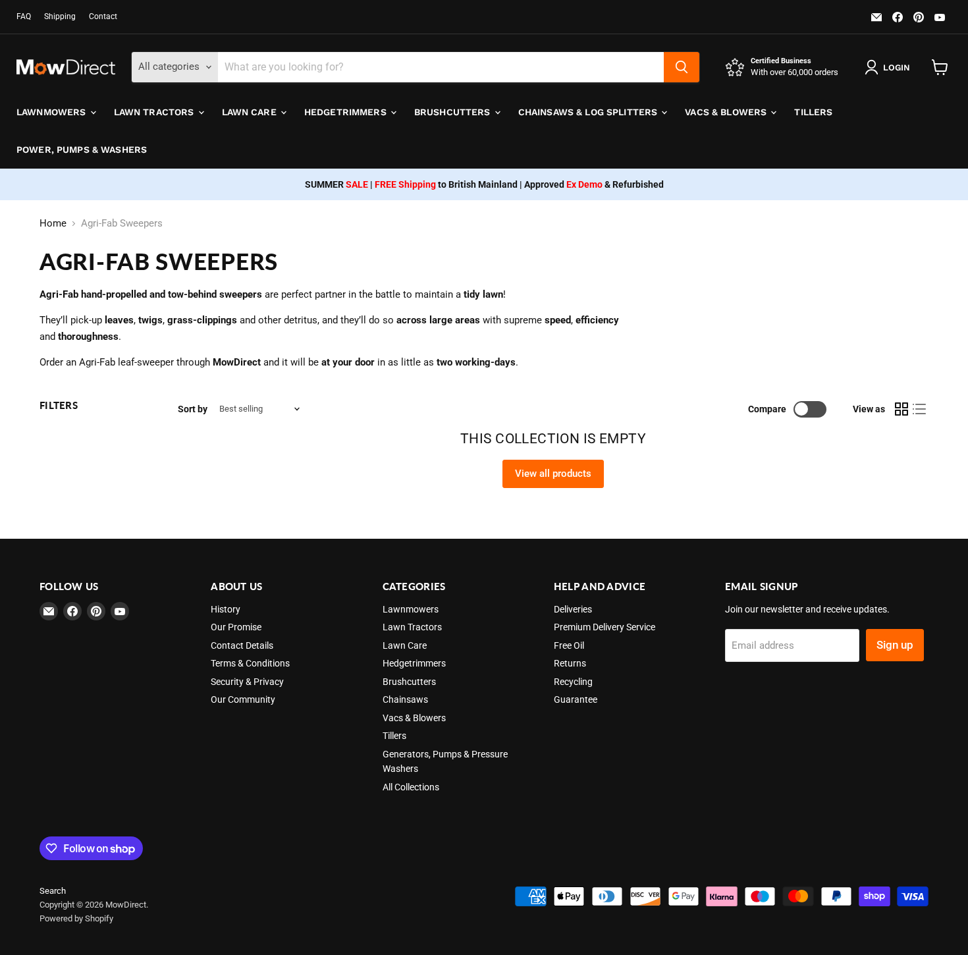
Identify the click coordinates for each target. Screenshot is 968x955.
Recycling (573, 681)
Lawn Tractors (155, 112)
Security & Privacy (247, 681)
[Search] (681, 67)
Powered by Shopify (76, 918)
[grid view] (901, 409)
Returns (570, 663)
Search (53, 891)
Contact (103, 16)
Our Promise (236, 627)
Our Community (243, 699)
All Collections (411, 787)
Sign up (894, 644)
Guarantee (575, 699)
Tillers (813, 112)
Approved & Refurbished (594, 184)
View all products (553, 473)
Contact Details (242, 645)
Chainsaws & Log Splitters (589, 112)
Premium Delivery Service (604, 627)
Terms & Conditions (250, 663)
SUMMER (336, 184)
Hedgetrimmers (346, 112)
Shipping (60, 16)
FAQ (23, 16)
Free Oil (569, 645)
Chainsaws (405, 699)
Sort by (192, 409)
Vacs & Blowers (727, 112)
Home (53, 223)
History (225, 609)
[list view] (920, 409)
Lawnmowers (52, 112)
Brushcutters (453, 112)
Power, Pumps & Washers (81, 149)
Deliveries (573, 609)
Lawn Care (250, 112)
